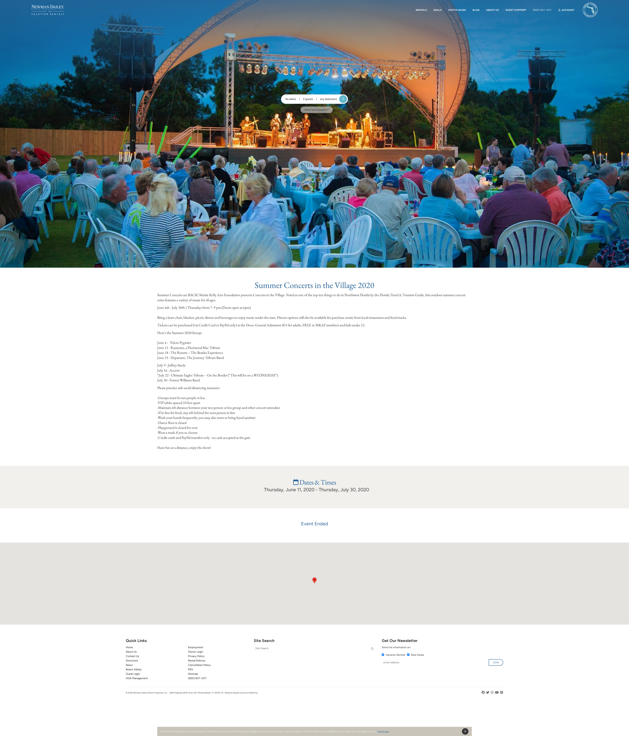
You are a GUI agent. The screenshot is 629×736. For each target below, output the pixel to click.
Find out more (383, 731)
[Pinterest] (501, 692)
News (129, 665)
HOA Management (137, 678)
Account (567, 10)
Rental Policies (196, 660)
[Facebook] (483, 692)
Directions (132, 660)
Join (496, 662)
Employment (195, 647)
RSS (190, 669)
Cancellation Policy (199, 665)
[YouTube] (497, 692)
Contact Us (132, 656)
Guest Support (515, 10)
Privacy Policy (196, 656)
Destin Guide (457, 10)
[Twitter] (488, 692)
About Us (492, 10)
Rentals (421, 10)
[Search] (372, 649)
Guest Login (133, 673)
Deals (438, 10)
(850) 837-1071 (542, 10)
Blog (476, 10)
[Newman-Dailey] (47, 10)
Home (129, 647)
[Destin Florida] (590, 10)
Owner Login (195, 651)
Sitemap (193, 673)
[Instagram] (492, 692)
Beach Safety (134, 669)
